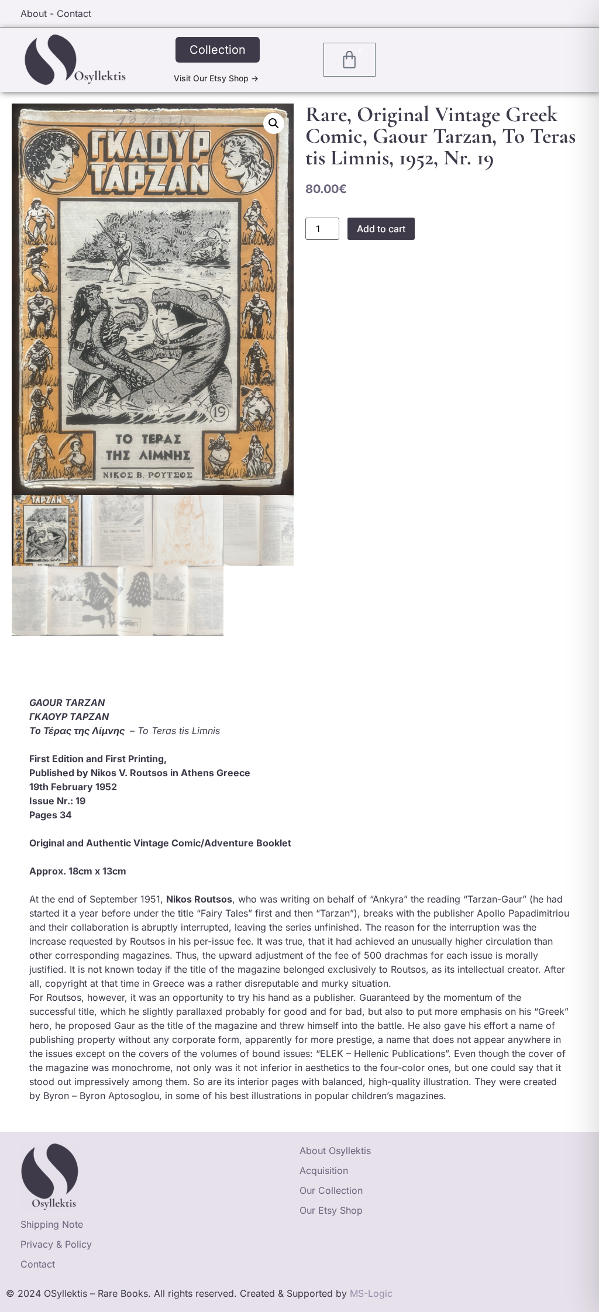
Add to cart (381, 229)
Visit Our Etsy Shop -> (216, 78)
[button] (273, 123)
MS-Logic (371, 1293)
